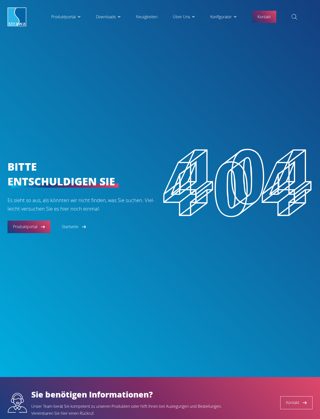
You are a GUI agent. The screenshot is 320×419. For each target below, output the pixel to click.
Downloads (106, 16)
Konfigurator (221, 16)
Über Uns (181, 16)
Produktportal (63, 16)
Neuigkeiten (147, 16)
